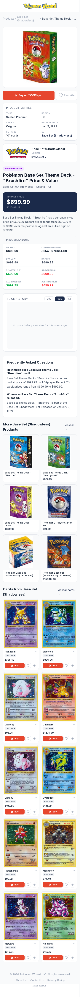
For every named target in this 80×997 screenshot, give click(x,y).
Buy (17, 665)
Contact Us (37, 980)
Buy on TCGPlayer (31, 95)
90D (59, 298)
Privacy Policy (56, 980)
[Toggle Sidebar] (6, 6)
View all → (69, 426)
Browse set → (39, 157)
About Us (21, 980)
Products (8, 18)
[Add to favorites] (28, 665)
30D (49, 298)
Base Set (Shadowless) (25, 18)
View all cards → (66, 591)
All (69, 298)
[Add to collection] (34, 665)
